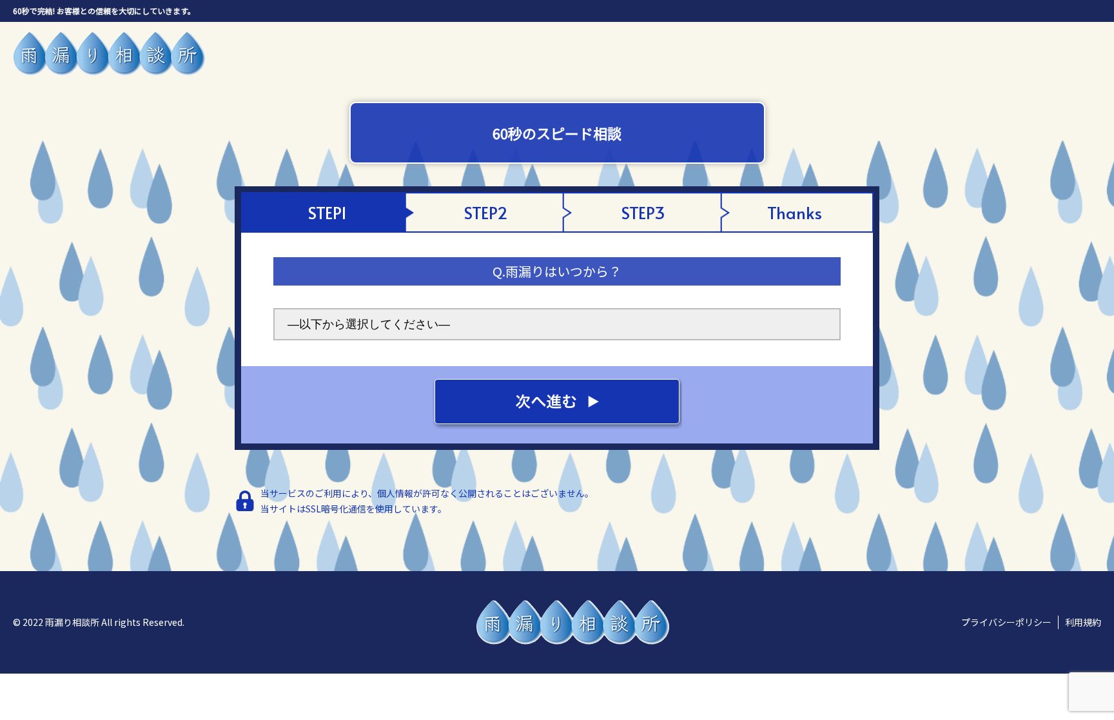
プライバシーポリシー (1006, 622)
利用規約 (1083, 622)
